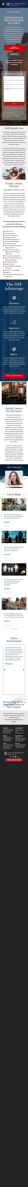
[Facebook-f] (13, 756)
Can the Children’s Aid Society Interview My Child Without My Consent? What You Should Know (14, 615)
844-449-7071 (8, 748)
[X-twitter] (18, 756)
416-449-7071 (8, 733)
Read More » (7, 522)
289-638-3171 (7, 747)
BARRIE (14, 60)
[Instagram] (10, 756)
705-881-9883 (20, 733)
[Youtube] (15, 756)
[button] (3, 4)
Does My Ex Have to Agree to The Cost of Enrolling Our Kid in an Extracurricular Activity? (14, 516)
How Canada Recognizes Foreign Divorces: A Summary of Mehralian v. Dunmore (14, 548)
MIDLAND (8, 62)
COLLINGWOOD (17, 62)
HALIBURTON (14, 64)
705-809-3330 (20, 740)
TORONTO (8, 60)
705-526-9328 (20, 747)
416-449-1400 (8, 731)
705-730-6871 (8, 740)
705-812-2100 (7, 739)
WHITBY (19, 60)
